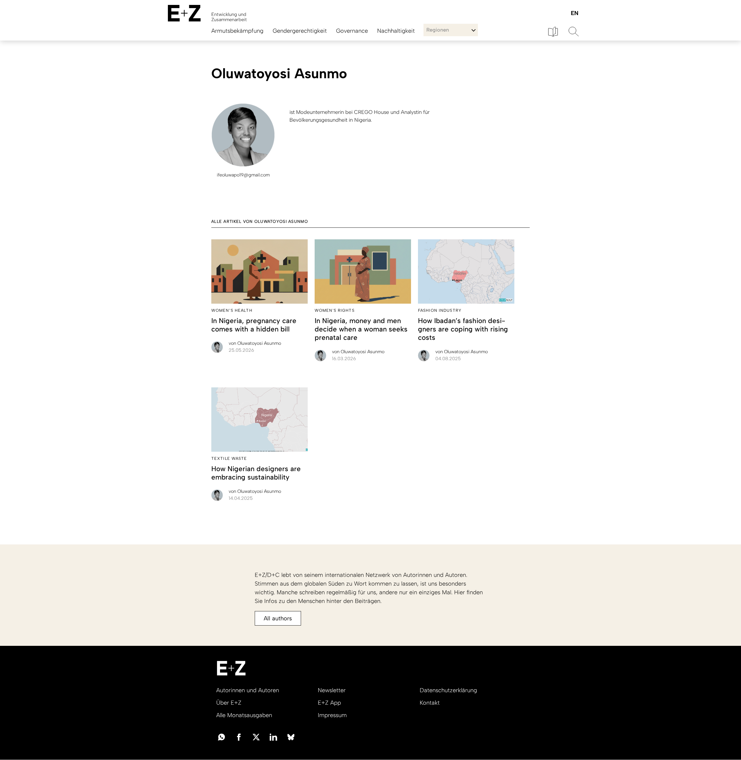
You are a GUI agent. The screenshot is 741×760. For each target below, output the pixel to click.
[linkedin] (273, 736)
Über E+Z (228, 702)
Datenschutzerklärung (448, 690)
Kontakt (430, 702)
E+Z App (329, 702)
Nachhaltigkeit (396, 30)
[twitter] (256, 736)
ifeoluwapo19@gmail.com (243, 175)
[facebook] (239, 736)
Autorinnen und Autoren (247, 690)
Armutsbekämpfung (237, 30)
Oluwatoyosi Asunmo (255, 343)
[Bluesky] (291, 736)
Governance (352, 30)
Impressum (332, 715)
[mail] (221, 736)
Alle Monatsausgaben (244, 715)
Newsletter (332, 690)
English (574, 13)
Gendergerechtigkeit (300, 30)
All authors (278, 618)
